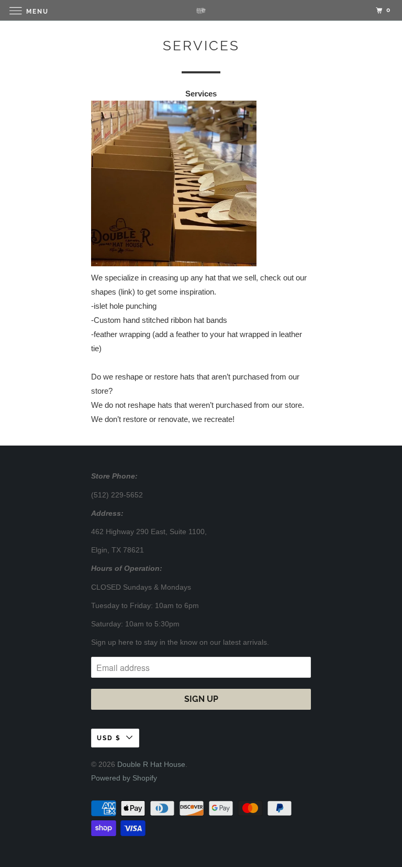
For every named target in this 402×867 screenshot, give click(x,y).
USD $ (109, 738)
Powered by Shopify (124, 778)
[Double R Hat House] (201, 10)
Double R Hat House (151, 764)
